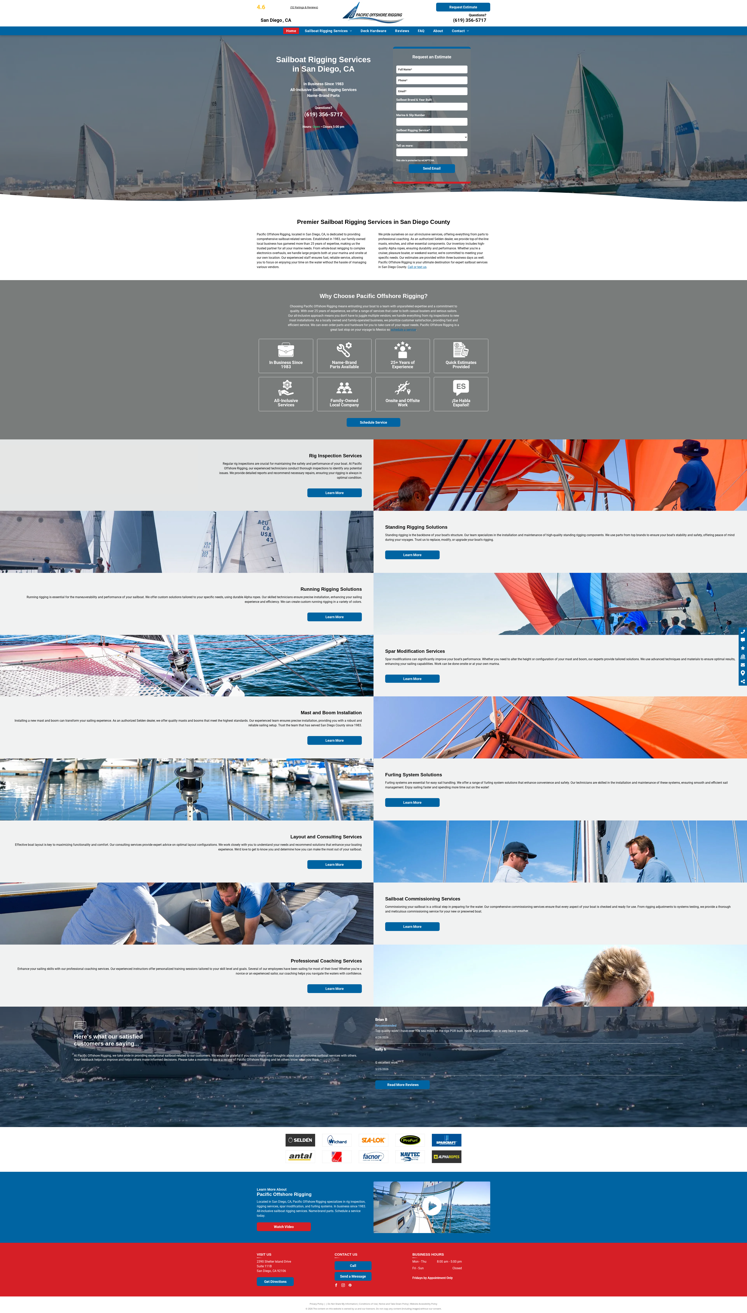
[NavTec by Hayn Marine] (410, 1156)
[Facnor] (373, 1156)
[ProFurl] (410, 1140)
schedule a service (403, 329)
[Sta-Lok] (373, 1140)
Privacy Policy (317, 1303)
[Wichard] (337, 1140)
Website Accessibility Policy (423, 1303)
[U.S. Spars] (337, 1156)
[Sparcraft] (446, 1140)
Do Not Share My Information (342, 1303)
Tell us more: (404, 145)
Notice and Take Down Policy (393, 1303)
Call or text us (417, 267)
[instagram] (343, 1286)
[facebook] (336, 1286)
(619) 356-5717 (469, 20)
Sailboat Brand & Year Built (414, 100)
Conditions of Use (368, 1303)
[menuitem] (292, 31)
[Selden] (300, 1140)
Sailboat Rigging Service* (413, 130)
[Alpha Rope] (446, 1156)
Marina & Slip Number (410, 115)
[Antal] (300, 1156)
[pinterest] (350, 1286)
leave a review (222, 1059)
